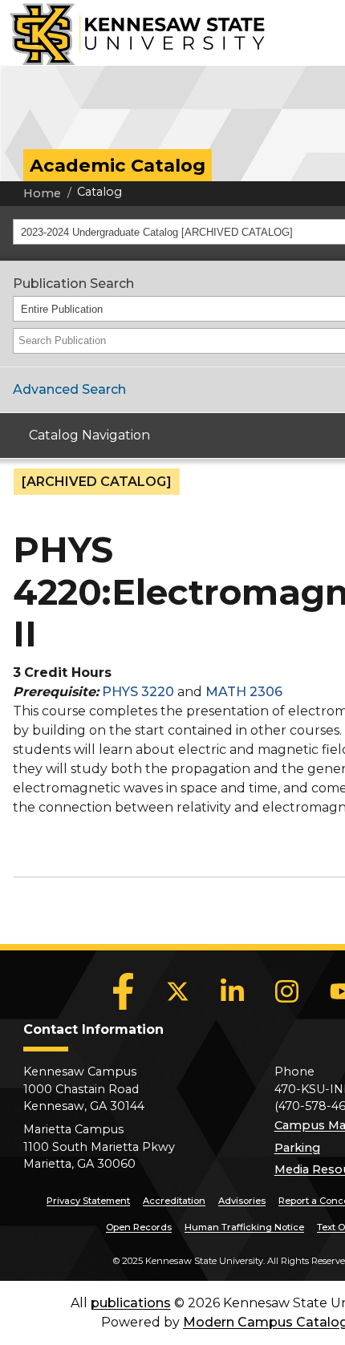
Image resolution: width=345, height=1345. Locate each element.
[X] (178, 991)
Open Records (139, 1227)
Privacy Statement (88, 1200)
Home (42, 193)
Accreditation (174, 1200)
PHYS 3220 (138, 691)
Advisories (242, 1200)
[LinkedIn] (232, 991)
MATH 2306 (243, 691)
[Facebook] (123, 991)
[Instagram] (287, 991)
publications (131, 1303)
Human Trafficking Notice (244, 1227)
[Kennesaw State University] (132, 33)
